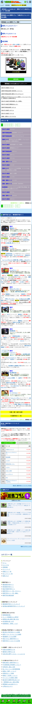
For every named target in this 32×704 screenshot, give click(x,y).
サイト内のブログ (15, 385)
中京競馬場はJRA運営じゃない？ (12, 664)
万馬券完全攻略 (16, 336)
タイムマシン (13, 270)
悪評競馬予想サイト (8, 586)
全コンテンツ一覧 (8, 573)
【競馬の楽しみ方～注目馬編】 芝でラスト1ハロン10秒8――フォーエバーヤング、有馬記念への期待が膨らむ (18, 505)
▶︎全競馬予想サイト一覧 (16, 415)
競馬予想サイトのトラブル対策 (11, 641)
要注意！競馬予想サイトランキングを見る (22, 485)
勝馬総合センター (9, 104)
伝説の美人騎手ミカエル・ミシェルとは (14, 654)
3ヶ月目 (22, 281)
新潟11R (27, 255)
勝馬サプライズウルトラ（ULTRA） (11, 481)
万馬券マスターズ (10, 449)
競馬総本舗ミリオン (10, 464)
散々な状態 (16, 44)
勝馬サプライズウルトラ (12, 94)
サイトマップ (6, 569)
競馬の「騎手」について (9, 671)
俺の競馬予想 (13, 372)
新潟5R (16, 275)
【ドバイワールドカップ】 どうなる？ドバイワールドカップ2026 (19, 539)
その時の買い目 (9, 243)
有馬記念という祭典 (8, 673)
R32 (7, 477)
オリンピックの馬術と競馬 (10, 677)
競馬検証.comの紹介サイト (10, 684)
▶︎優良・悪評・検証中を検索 (16, 412)
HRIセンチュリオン (15, 288)
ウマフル (8, 116)
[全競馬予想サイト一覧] (25, 2)
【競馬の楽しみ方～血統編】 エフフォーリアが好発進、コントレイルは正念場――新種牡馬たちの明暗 (19, 514)
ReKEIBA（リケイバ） (12, 90)
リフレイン (12, 352)
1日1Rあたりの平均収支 (8, 442)
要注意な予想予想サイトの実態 (11, 632)
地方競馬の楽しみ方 (8, 621)
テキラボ (9, 195)
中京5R (12, 359)
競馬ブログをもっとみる (26, 546)
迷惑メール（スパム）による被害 (12, 634)
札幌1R (5, 337)
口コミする (6, 565)
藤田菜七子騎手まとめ (9, 651)
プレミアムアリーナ (18, 255)
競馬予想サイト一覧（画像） (11, 593)
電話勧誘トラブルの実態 (9, 636)
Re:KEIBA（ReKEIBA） (13, 183)
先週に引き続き (9, 255)
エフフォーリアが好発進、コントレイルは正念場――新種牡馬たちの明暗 (15, 169)
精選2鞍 (8, 294)
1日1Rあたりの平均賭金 (23, 442)
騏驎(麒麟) (8, 457)
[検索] (27, 2)
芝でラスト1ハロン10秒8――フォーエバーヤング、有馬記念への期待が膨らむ (16, 140)
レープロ (12, 248)
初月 (2, 281)
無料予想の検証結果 (8, 595)
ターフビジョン (14, 392)
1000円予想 (26, 239)
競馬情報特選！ (7, 615)
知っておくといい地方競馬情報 (11, 669)
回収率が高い (9, 253)
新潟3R (19, 314)
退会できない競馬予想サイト (11, 638)
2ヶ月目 (13, 281)
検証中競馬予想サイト (9, 589)
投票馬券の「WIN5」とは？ (10, 623)
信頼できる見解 (16, 322)
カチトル (8, 107)
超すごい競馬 (9, 173)
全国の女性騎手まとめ (9, 649)
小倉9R (19, 378)
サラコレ (8, 192)
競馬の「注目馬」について (10, 675)
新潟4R (23, 294)
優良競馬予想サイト (8, 584)
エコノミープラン (15, 398)
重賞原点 (20, 320)
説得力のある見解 (10, 382)
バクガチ (8, 165)
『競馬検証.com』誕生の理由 (11, 682)
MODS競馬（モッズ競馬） (11, 101)
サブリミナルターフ (11, 357)
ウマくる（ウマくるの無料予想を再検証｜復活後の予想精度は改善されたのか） (15, 187)
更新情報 (5, 567)
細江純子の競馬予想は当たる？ (11, 680)
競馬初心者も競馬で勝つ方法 (11, 619)
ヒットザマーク (9, 474)
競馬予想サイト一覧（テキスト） (12, 591)
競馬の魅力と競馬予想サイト (11, 662)
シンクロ (8, 176)
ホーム (4, 563)
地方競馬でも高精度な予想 (14, 365)
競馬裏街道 (12, 330)
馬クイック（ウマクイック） (11, 453)
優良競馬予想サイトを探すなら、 (18, 203)
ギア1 (8, 314)
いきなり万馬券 (11, 378)
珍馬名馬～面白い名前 (9, 667)
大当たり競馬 (9, 470)
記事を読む (16, 79)
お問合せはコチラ (8, 686)
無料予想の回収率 (19, 291)
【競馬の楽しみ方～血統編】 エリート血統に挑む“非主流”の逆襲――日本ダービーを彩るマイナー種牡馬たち (19, 531)
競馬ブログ (6, 576)
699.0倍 (22, 340)
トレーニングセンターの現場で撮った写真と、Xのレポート (16, 260)
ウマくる (7, 87)
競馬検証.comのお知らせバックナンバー (16, 83)
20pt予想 (16, 233)
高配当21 (12, 228)
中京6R (13, 235)
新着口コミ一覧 (7, 571)
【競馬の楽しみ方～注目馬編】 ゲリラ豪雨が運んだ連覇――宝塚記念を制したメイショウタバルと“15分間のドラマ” (19, 523)
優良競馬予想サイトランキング (11, 604)
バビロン (8, 467)
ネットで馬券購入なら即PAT (10, 617)
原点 (11, 309)
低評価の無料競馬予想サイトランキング (14, 606)
